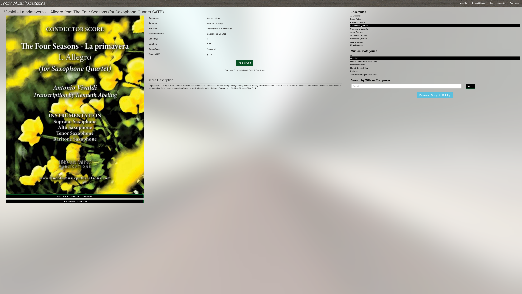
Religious (354, 71)
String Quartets (356, 32)
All (351, 55)
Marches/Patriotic (357, 65)
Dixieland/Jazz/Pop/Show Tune (363, 61)
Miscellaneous (356, 45)
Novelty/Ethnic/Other (359, 68)
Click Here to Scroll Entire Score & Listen (74, 196)
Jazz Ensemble (356, 42)
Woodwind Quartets (358, 35)
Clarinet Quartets (357, 22)
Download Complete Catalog (434, 95)
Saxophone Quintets (359, 29)
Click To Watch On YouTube (75, 201)
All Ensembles (356, 16)
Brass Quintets (356, 19)
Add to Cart (245, 63)
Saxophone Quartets (359, 25)
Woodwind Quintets (358, 39)
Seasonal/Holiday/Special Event (363, 74)
